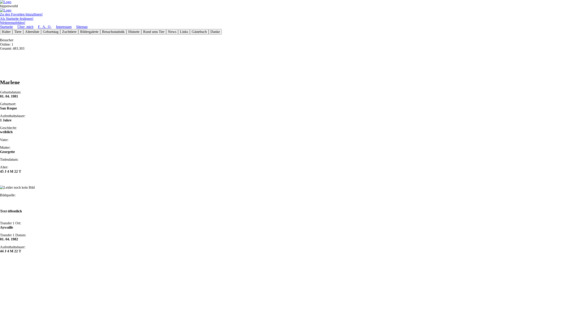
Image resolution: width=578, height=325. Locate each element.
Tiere (17, 32)
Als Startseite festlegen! (16, 19)
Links (184, 32)
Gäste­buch (199, 32)
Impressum (64, 27)
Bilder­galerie (89, 32)
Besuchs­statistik (113, 32)
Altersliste (32, 32)
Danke (215, 32)
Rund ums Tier (153, 32)
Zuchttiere (69, 32)
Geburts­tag (50, 32)
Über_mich (25, 27)
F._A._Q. (44, 27)
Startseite (6, 27)
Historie (134, 32)
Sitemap (82, 27)
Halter (6, 32)
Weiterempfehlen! (12, 23)
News (172, 32)
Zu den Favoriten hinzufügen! (21, 14)
